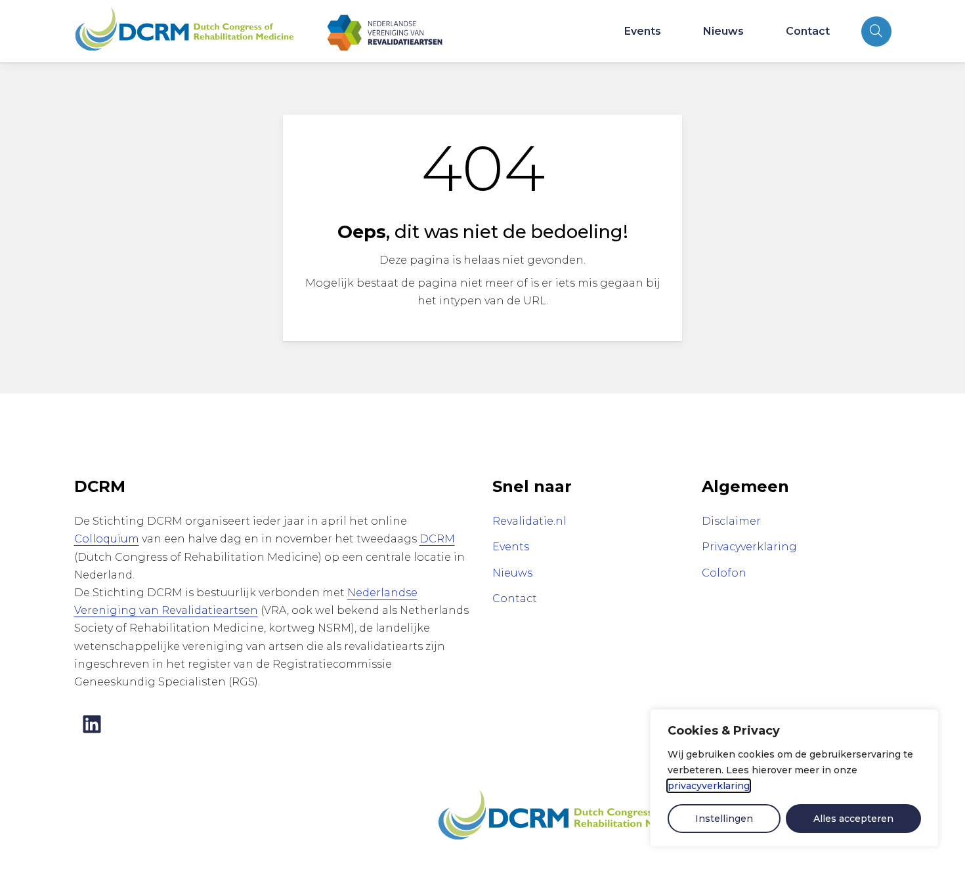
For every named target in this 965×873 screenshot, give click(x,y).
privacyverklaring (709, 786)
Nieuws (723, 31)
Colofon (724, 573)
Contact (808, 31)
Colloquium (106, 539)
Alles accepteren (853, 818)
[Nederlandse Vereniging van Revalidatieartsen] (385, 31)
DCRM (437, 539)
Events (642, 31)
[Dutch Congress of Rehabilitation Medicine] (563, 815)
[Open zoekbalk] (876, 31)
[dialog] (794, 778)
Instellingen (724, 818)
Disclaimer (731, 521)
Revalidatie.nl (529, 521)
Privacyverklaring (749, 546)
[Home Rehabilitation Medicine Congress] (184, 31)
